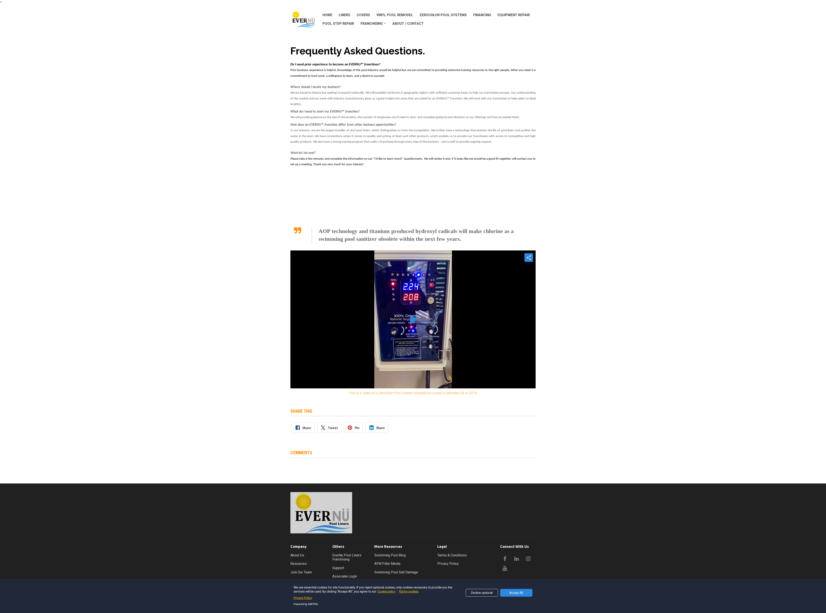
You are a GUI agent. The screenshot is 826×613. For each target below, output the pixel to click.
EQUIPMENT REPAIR (514, 15)
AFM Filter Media (387, 564)
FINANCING (482, 15)
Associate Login (344, 576)
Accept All (516, 592)
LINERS (344, 15)
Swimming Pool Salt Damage (396, 572)
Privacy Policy (448, 564)
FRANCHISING (372, 24)
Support (338, 568)
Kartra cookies (409, 591)
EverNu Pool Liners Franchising (346, 557)
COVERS (363, 15)
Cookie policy (387, 591)
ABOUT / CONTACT (408, 24)
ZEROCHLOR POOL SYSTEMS (443, 15)
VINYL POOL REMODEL (394, 15)
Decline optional (482, 592)
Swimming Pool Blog (390, 555)
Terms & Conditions (452, 555)
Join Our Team (301, 572)
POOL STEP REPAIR (338, 24)
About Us (297, 555)
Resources (298, 564)
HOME (327, 15)
